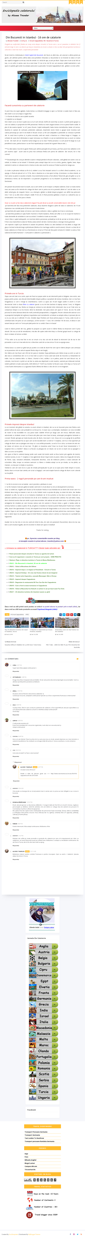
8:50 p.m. (18, 750)
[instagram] (74, 2)
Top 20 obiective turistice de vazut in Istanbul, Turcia (16, 630)
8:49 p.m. (20, 736)
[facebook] (70, 2)
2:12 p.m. (21, 836)
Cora (14, 665)
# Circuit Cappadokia (17, 614)
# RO (27, 614)
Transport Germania (32, 1135)
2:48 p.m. (24, 677)
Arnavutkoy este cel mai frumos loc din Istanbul (67, 630)
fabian (15, 824)
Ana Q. (15, 691)
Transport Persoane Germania (36, 1132)
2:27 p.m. (40, 767)
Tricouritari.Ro (30, 1170)
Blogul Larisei (30, 1163)
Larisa (15, 720)
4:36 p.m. (18, 705)
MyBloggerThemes (34, 1234)
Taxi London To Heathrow (34, 1138)
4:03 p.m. (20, 824)
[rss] (81, 2)
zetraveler (17, 677)
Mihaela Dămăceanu (19, 802)
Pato (26, 1157)
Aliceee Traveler (26, 767)
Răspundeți (16, 671)
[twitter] (77, 2)
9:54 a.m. (21, 788)
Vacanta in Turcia (52, 41)
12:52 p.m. (30, 802)
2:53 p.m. (19, 691)
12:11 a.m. (33, 851)
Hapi (26, 1154)
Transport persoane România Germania (39, 1141)
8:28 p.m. (20, 720)
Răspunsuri (18, 762)
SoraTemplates (13, 1234)
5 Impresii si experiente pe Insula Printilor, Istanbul (41, 630)
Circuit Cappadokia (36, 41)
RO (45, 41)
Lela (14, 705)
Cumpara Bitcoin (31, 1166)
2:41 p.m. (19, 665)
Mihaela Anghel (30, 1160)
